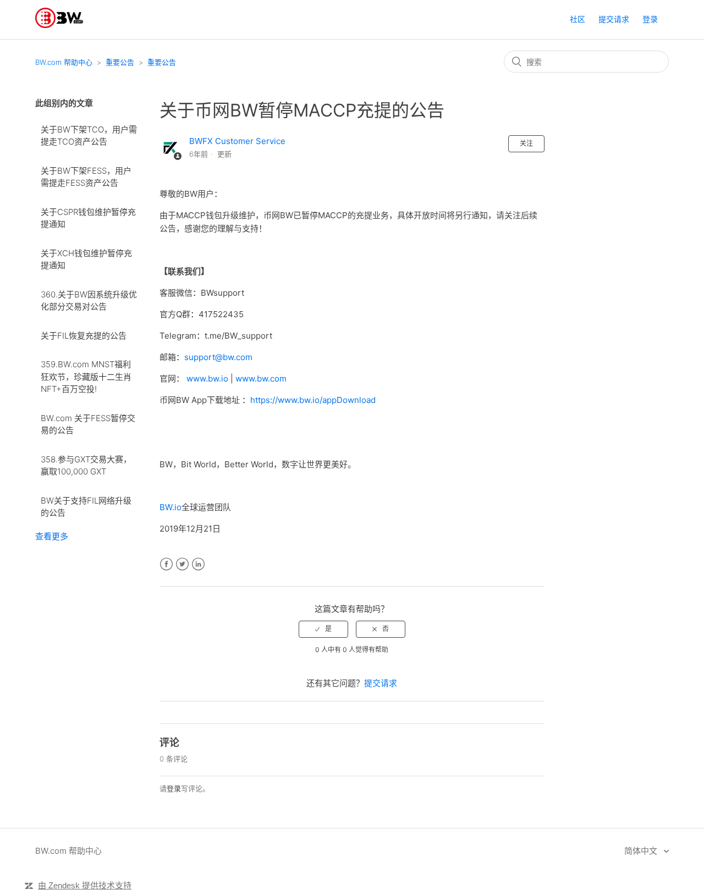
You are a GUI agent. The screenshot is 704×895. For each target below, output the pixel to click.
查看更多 (51, 536)
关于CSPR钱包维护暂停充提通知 (88, 218)
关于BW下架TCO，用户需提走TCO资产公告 (89, 135)
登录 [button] (650, 19)
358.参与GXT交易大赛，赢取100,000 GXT (86, 465)
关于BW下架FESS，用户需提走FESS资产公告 (86, 177)
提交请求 (613, 19)
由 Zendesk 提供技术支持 (84, 885)
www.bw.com (261, 378)
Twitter (182, 564)
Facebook (166, 564)
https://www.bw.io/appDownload (313, 400)
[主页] (59, 25)
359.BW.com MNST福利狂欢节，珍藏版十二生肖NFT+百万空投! (86, 376)
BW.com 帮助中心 (63, 62)
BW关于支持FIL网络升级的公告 (86, 506)
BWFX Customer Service (237, 141)
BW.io (171, 507)
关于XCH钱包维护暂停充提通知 (86, 259)
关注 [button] (526, 143)
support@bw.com (218, 357)
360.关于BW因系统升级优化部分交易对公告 (89, 300)
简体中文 (641, 851)
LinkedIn (198, 564)
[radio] (323, 629)
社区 (577, 19)
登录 (174, 788)
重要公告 (120, 62)
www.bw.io (207, 378)
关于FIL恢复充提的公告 (84, 335)
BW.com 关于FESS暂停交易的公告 (88, 424)
